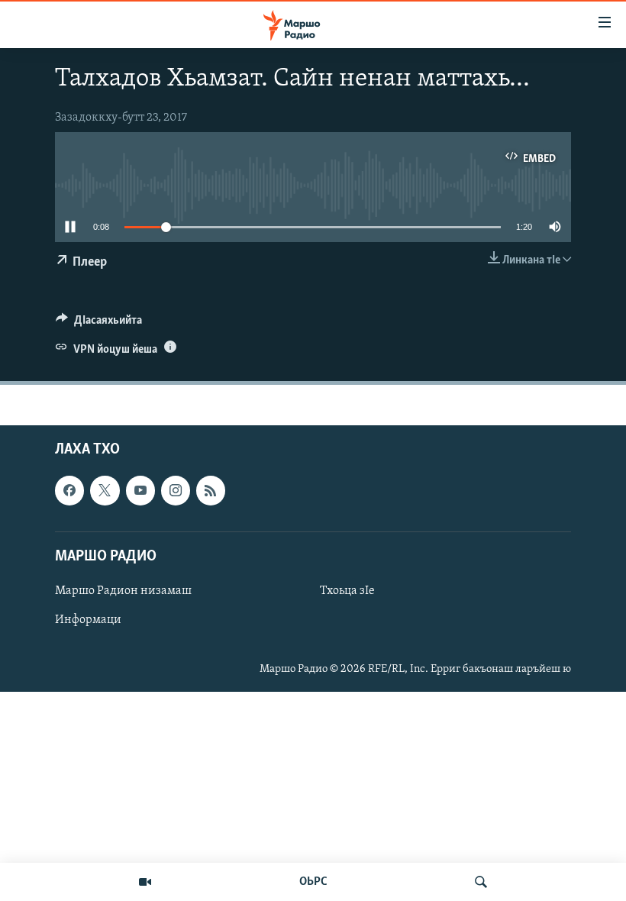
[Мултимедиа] (145, 882)
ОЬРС (313, 882)
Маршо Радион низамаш (123, 591)
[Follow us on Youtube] (140, 490)
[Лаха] (481, 882)
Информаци (88, 620)
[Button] (99, 323)
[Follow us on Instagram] (175, 490)
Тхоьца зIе (347, 591)
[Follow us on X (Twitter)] (104, 490)
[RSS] (210, 490)
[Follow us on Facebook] (69, 490)
